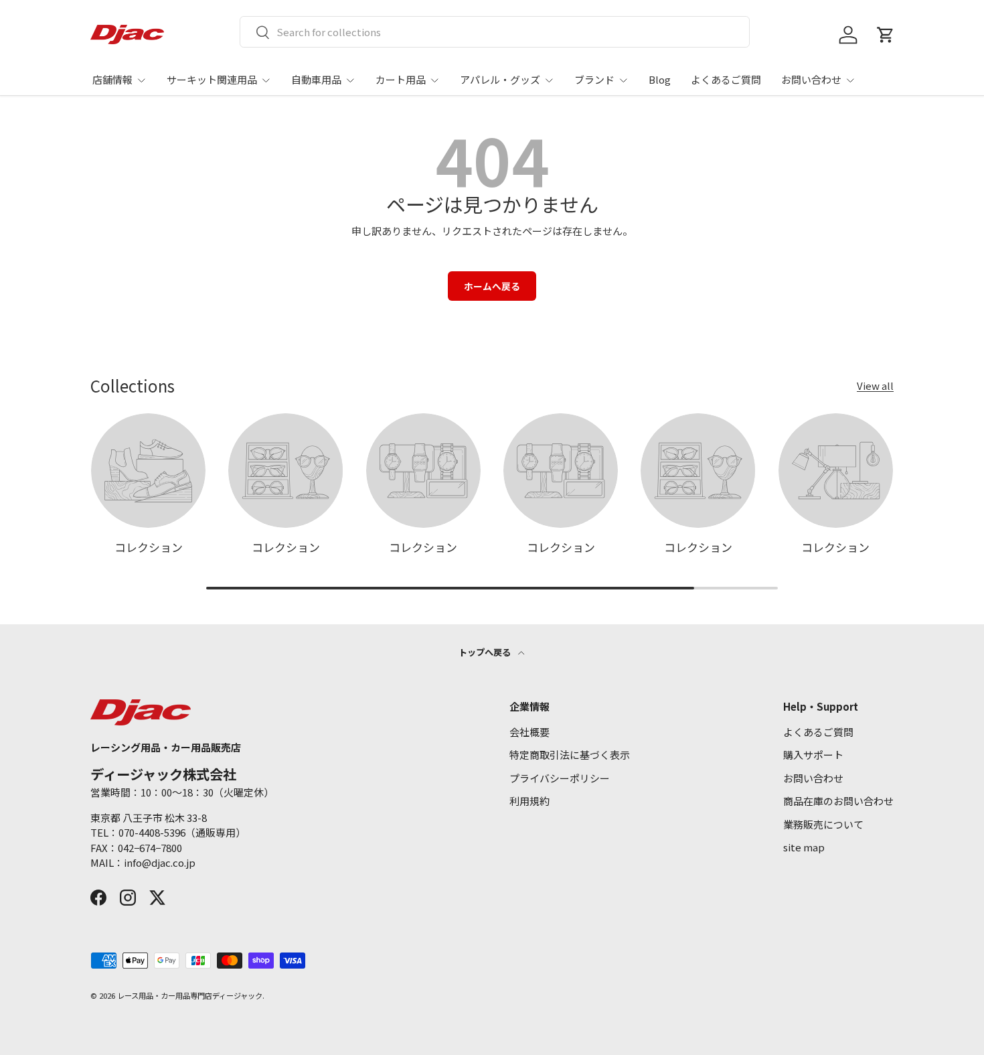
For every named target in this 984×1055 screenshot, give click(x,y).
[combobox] (495, 32)
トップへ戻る (486, 652)
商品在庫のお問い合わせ (838, 801)
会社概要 (529, 732)
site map (804, 847)
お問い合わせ (811, 79)
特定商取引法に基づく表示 (569, 755)
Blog (660, 79)
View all (875, 385)
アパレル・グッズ (500, 79)
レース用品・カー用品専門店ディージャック (189, 995)
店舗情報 (112, 79)
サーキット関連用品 (212, 79)
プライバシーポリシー (559, 778)
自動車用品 (316, 79)
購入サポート (813, 755)
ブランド (594, 79)
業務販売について (823, 824)
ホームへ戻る (492, 286)
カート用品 (401, 79)
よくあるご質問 (726, 79)
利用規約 (529, 801)
